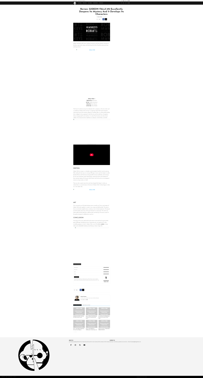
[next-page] (75, 332)
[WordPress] (87, 300)
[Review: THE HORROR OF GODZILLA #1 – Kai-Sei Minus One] (91, 324)
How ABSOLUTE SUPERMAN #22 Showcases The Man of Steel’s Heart (104, 317)
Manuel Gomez (83, 296)
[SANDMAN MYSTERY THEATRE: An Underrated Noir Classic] (79, 311)
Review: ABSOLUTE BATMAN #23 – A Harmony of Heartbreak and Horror (91, 317)
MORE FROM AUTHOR (86, 305)
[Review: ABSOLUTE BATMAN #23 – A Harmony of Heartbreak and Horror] (91, 311)
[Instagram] (123, 0)
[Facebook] (122, 0)
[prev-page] (74, 332)
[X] (127, 0)
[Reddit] (125, 0)
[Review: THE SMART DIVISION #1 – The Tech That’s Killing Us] (79, 324)
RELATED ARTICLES (77, 305)
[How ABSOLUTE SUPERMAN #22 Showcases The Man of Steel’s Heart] (104, 311)
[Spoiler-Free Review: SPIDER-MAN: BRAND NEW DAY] (104, 324)
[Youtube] (129, 0)
